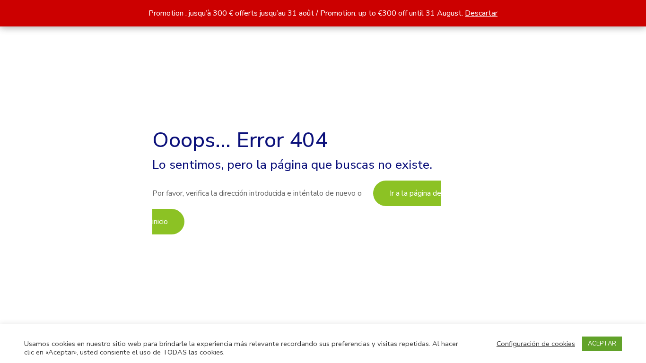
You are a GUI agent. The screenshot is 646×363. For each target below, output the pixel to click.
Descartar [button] (481, 13)
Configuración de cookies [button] (536, 343)
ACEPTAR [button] (602, 343)
